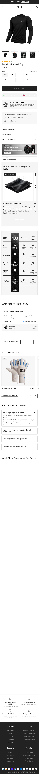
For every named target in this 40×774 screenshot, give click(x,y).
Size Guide (32, 70)
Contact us (10, 757)
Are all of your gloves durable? (13, 412)
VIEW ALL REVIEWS (11, 341)
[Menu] (2, 7)
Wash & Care (6, 133)
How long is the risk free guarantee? (15, 438)
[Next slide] (22, 220)
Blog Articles (10, 754)
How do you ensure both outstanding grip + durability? (17, 430)
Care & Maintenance (29, 738)
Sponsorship (10, 760)
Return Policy (29, 760)
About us (10, 751)
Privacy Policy (29, 751)
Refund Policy (29, 757)
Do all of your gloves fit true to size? (15, 446)
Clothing (10, 735)
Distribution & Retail (29, 732)
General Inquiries (29, 735)
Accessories (10, 738)
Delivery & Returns (28, 729)
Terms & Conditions (29, 754)
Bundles (10, 741)
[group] (5, 54)
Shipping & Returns (8, 138)
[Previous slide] (17, 220)
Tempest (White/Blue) (8, 387)
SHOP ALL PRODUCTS (9, 395)
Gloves (10, 732)
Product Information (8, 128)
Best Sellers (10, 729)
